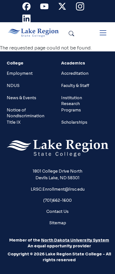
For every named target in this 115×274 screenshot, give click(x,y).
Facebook (30, 8)
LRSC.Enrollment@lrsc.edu (58, 189)
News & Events (21, 97)
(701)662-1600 (57, 200)
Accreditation (74, 73)
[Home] (35, 33)
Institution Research (71, 100)
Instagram (83, 8)
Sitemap (57, 222)
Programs (71, 110)
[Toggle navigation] (103, 33)
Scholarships (74, 122)
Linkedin (30, 20)
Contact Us (57, 211)
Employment (20, 73)
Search (84, 33)
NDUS (13, 85)
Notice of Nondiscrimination (25, 112)
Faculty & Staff (75, 85)
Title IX (14, 122)
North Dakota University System (75, 240)
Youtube (47, 8)
